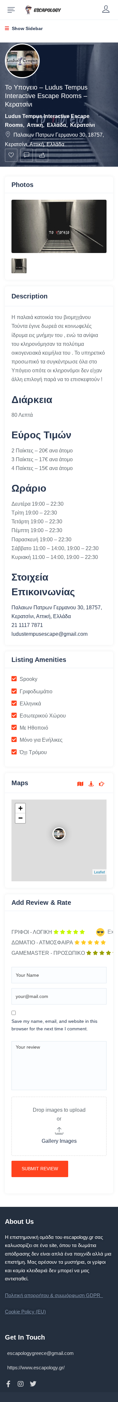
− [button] (20, 818)
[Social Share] (42, 155)
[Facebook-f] (8, 1384)
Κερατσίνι (82, 125)
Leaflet (99, 871)
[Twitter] (33, 1384)
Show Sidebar (26, 28)
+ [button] (20, 808)
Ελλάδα (56, 125)
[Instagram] (20, 1384)
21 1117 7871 (27, 625)
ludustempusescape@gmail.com (49, 634)
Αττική (35, 125)
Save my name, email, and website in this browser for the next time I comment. (54, 1025)
